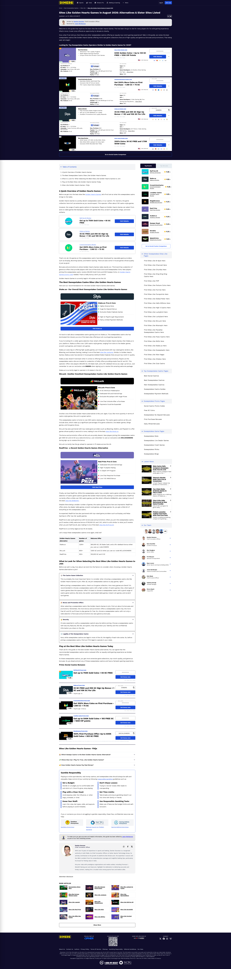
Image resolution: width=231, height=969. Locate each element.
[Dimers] (66, 2)
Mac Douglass (151, 550)
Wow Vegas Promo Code (121, 138)
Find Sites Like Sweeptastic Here (156, 350)
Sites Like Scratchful (126, 909)
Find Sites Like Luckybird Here (155, 312)
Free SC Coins (149, 410)
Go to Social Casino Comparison (115, 154)
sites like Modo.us (112, 431)
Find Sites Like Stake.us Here (155, 346)
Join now (168, 2)
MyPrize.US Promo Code (80, 670)
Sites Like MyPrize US (126, 902)
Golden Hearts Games (93, 194)
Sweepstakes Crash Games (154, 445)
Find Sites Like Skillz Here (154, 341)
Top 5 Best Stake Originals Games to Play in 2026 (160, 490)
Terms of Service (96, 949)
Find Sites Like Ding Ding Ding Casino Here (155, 275)
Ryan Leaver (150, 563)
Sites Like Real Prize (75, 909)
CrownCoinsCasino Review (85, 79)
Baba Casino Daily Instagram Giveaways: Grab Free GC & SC (161, 467)
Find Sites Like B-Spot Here (154, 261)
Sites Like (83, 8)
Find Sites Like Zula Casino (154, 363)
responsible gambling (105, 779)
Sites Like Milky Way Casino (75, 916)
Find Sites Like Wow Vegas (154, 354)
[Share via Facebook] (127, 846)
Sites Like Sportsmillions (124, 895)
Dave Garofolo (151, 543)
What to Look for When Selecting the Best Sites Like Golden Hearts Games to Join (91, 179)
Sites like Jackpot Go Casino (126, 887)
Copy (168, 110)
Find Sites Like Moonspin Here (155, 325)
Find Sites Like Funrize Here (154, 290)
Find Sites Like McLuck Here (155, 321)
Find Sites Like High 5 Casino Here (157, 308)
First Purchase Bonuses (153, 419)
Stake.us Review (82, 108)
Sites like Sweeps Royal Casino (100, 887)
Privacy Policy (85, 949)
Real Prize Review (82, 49)
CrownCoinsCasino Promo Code (123, 79)
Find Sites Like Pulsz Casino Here (157, 337)
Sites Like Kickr (99, 909)
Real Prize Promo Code (120, 50)
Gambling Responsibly (116, 949)
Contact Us (69, 949)
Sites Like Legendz (74, 902)
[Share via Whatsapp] (123, 846)
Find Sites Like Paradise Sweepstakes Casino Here (154, 331)
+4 (165, 531)
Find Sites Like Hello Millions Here (157, 303)
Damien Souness (79, 21)
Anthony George (151, 582)
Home (60, 8)
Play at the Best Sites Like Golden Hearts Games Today (81, 182)
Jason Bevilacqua (80, 23)
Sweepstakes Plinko (151, 449)
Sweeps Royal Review (156, 225)
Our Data (140, 949)
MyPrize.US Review (85, 218)
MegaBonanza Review (156, 202)
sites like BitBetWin (72, 501)
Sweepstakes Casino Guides (154, 389)
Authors (76, 949)
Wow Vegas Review (83, 138)
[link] (160, 939)
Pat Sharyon (150, 556)
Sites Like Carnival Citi (126, 916)
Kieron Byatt (150, 589)
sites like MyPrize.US (106, 525)
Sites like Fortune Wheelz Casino (74, 895)
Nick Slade (150, 576)
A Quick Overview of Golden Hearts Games (77, 172)
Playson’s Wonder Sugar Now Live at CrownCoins (159, 479)
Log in (161, 2)
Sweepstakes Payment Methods (156, 394)
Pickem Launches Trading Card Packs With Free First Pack (160, 513)
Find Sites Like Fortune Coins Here (157, 285)
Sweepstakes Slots (151, 436)
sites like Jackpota (106, 352)
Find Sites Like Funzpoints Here (156, 294)
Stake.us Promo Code (120, 109)
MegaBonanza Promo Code (81, 731)
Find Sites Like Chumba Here (155, 269)
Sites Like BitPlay (100, 916)
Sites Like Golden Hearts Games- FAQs (76, 185)
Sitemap (105, 949)
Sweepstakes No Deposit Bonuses (157, 415)
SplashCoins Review (155, 240)
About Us (62, 949)
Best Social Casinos (151, 376)
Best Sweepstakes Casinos (71, 8)
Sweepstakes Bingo (151, 454)
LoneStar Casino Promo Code (81, 715)
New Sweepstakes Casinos (154, 385)
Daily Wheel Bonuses (152, 424)
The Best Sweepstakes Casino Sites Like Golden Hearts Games (84, 175)
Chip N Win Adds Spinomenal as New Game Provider (160, 502)
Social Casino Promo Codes (154, 406)
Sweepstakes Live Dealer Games (156, 440)
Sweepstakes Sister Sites (74, 887)
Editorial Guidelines (130, 949)
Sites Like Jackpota (100, 895)
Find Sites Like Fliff (151, 281)
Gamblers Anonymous (67, 827)
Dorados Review (154, 232)
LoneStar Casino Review (154, 195)
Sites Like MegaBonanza (99, 902)
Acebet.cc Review (155, 217)
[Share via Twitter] (131, 846)
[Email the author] (168, 16)
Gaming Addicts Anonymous (119, 827)
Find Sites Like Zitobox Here (155, 359)
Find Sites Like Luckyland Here (156, 316)
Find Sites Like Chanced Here (155, 265)
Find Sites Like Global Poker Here (156, 299)
